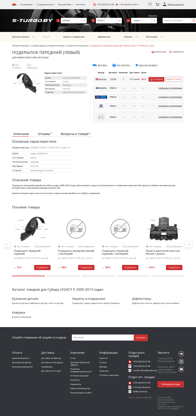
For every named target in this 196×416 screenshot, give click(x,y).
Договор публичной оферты (80, 363)
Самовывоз (47, 366)
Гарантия (104, 370)
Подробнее (42, 267)
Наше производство (80, 388)
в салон (15, 317)
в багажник (25, 317)
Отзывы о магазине (109, 375)
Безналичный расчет (22, 366)
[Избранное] (150, 4)
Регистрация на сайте (81, 392)
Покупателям (64, 4)
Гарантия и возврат (148, 65)
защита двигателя (93, 303)
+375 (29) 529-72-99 (141, 382)
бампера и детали (38, 303)
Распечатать (160, 52)
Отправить (141, 337)
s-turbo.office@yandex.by (145, 370)
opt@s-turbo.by (140, 391)
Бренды (103, 366)
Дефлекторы (141, 299)
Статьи (102, 362)
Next (189, 244)
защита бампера (111, 303)
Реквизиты (75, 384)
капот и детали (55, 303)
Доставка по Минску (51, 358)
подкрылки (77, 303)
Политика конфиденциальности (81, 370)
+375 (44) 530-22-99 (127, 4)
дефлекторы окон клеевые (166, 303)
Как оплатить (123, 65)
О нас (73, 358)
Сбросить (152, 16)
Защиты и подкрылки (88, 299)
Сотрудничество (45, 4)
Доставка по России (51, 370)
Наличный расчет (21, 358)
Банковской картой (21, 362)
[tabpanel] (32, 244)
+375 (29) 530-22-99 (105, 4)
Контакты (81, 4)
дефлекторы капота (142, 303)
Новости (103, 358)
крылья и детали (20, 303)
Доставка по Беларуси (52, 362)
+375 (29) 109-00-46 (141, 387)
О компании (26, 4)
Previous (7, 244)
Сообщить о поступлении (170, 88)
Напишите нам (171, 384)
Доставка (102, 65)
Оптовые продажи (79, 375)
